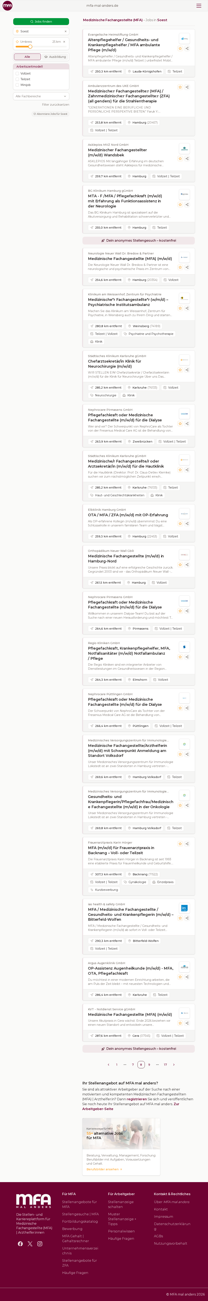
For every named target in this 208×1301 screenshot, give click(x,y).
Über (171, 1202)
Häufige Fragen (75, 1273)
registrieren (137, 1099)
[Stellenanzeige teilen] (187, 48)
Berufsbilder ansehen (103, 1169)
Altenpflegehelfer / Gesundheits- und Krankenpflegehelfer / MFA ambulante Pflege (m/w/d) (124, 45)
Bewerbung (72, 1229)
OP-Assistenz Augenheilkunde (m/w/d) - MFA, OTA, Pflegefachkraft (130, 971)
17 (165, 1064)
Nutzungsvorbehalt (170, 1243)
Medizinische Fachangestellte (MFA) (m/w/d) (130, 258)
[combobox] (39, 96)
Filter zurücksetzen (55, 104)
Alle (27, 57)
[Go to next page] (174, 1064)
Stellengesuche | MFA (80, 1214)
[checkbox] (17, 73)
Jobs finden (43, 21)
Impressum (163, 1217)
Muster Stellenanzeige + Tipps (122, 1219)
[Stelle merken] (180, 48)
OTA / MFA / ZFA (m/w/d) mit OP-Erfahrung (128, 515)
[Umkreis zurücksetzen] (64, 41)
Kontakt (161, 1209)
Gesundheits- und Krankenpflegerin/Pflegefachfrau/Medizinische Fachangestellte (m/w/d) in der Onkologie (130, 802)
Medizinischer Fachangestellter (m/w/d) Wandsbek (117, 152)
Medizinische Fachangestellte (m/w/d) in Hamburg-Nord (126, 558)
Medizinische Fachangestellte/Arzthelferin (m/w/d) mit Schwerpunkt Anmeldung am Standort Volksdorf (127, 750)
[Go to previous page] (108, 1064)
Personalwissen (121, 1231)
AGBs (158, 1236)
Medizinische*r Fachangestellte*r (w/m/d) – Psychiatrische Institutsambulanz (128, 302)
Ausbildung (57, 57)
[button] (41, 31)
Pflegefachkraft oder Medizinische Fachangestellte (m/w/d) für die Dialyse (125, 417)
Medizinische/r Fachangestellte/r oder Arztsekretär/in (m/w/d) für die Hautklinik (126, 464)
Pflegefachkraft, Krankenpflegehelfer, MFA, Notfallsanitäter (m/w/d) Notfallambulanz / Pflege (129, 653)
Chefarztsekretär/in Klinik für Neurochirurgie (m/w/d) (114, 364)
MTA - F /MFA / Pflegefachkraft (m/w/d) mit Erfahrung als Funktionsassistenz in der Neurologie (125, 201)
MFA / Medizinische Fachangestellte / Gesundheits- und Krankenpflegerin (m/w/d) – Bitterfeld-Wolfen (130, 914)
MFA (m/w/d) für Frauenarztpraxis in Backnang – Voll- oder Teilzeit (121, 850)
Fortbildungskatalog (80, 1221)
